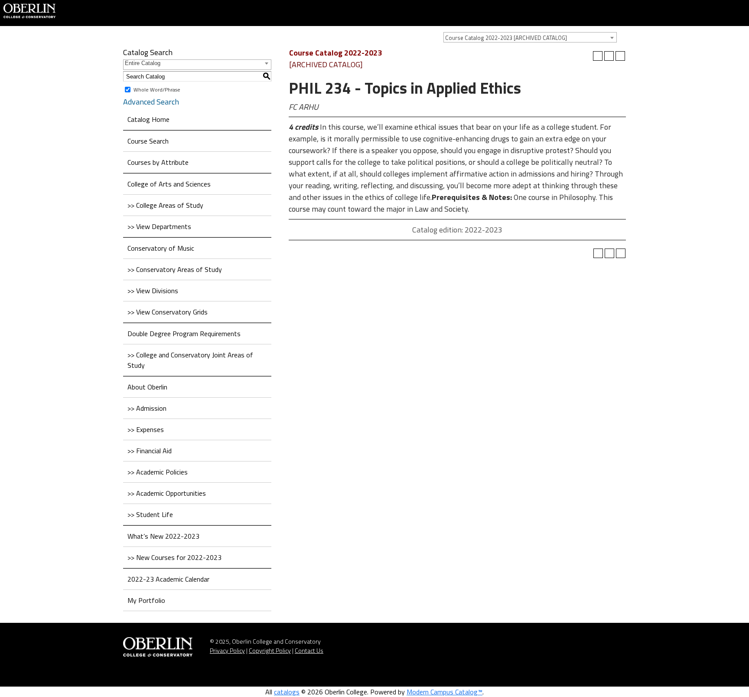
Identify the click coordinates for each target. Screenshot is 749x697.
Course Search (148, 141)
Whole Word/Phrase (157, 89)
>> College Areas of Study (165, 205)
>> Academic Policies (157, 472)
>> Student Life (150, 514)
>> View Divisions (152, 290)
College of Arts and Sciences (169, 184)
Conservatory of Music (160, 248)
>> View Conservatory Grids (167, 312)
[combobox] (530, 37)
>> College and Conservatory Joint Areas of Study (190, 360)
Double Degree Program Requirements (184, 333)
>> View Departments (159, 226)
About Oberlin (147, 387)
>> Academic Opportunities (166, 493)
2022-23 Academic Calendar (168, 579)
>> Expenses (145, 429)
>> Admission (146, 408)
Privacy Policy (227, 650)
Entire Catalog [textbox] (142, 63)
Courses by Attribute (158, 162)
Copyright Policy (270, 650)
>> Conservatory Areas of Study (174, 269)
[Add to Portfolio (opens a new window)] (597, 56)
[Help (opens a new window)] (620, 56)
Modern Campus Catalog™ (444, 692)
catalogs (287, 692)
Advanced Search (151, 102)
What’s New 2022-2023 (163, 536)
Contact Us (309, 650)
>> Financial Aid (149, 450)
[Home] (29, 10)
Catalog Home (148, 119)
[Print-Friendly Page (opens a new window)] (609, 56)
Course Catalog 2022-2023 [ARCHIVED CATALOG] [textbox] (506, 37)
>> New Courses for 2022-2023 (174, 557)
